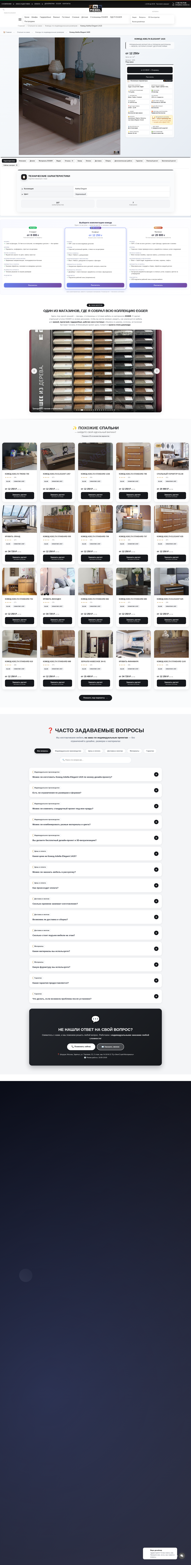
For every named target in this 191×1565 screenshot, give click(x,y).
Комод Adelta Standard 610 (19, 661)
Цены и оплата (94, 751)
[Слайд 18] (114, 410)
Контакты (67, 4)
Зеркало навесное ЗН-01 (93, 661)
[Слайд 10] (97, 410)
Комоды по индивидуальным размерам (61, 26)
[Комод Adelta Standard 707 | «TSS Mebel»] (133, 519)
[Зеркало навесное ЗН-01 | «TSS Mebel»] (95, 644)
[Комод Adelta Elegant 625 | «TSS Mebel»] (171, 581)
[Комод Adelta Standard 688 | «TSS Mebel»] (57, 644)
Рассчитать (150, 77)
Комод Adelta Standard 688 (57, 661)
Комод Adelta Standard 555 (57, 536)
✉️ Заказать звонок (110, 1047)
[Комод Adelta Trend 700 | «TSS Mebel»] (19, 456)
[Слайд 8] (93, 410)
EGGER (58, 4)
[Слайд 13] (103, 410)
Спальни (109, 428)
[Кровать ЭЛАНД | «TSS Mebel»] (19, 519)
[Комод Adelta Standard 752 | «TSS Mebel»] (19, 581)
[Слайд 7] (90, 410)
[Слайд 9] (95, 410)
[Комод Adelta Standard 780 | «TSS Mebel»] (133, 456)
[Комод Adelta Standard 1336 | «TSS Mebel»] (95, 456)
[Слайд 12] (101, 410)
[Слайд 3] (81, 410)
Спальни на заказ (35, 26)
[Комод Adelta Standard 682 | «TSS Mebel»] (95, 581)
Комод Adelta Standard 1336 (95, 474)
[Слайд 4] (83, 410)
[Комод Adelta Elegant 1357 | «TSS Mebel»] (57, 456)
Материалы (134, 751)
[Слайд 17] (112, 410)
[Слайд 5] (85, 410)
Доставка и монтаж (115, 751)
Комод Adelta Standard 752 (19, 599)
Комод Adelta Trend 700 (17, 474)
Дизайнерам (49, 4)
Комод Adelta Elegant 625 (170, 599)
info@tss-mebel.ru (182, 5)
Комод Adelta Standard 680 (133, 599)
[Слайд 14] (105, 410)
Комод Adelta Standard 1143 (171, 661)
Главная (21, 26)
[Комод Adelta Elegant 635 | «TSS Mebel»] (171, 519)
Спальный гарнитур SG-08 (170, 474)
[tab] (9, 161)
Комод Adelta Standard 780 (133, 474)
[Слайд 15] (108, 410)
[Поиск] (3, 9)
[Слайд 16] (110, 410)
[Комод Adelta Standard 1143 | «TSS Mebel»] (171, 644)
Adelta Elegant (81, 189)
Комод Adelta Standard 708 (95, 536)
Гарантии (150, 751)
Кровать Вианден (52, 599)
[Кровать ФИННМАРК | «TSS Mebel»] (133, 644)
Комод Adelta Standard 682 (95, 599)
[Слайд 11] (99, 410)
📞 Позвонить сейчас (81, 1047)
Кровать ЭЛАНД (12, 536)
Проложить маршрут (162, 4)
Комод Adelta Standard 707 (133, 536)
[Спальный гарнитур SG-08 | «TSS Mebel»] (171, 456)
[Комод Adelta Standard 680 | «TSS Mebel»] (133, 581)
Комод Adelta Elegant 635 (170, 536)
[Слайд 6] (87, 410)
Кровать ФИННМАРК (128, 661)
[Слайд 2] (78, 410)
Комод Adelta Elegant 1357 (56, 474)
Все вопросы (42, 751)
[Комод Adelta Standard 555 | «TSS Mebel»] (57, 519)
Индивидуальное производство (68, 751)
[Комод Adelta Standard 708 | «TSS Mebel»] (95, 519)
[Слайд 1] (76, 410)
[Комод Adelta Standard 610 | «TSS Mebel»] (19, 644)
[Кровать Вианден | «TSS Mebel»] (57, 581)
